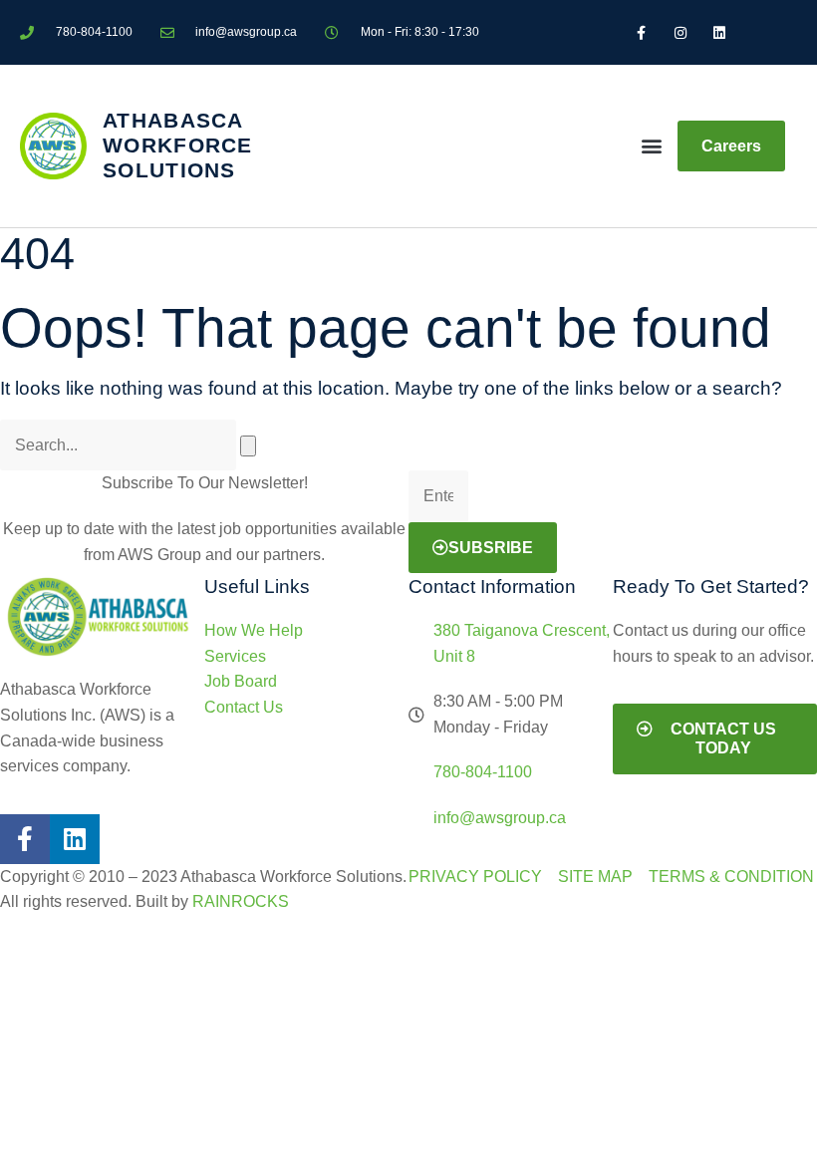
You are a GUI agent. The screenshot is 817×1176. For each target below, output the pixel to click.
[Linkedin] (75, 839)
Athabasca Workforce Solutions (178, 145)
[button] (652, 146)
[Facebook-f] (25, 839)
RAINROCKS (240, 901)
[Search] (248, 446)
